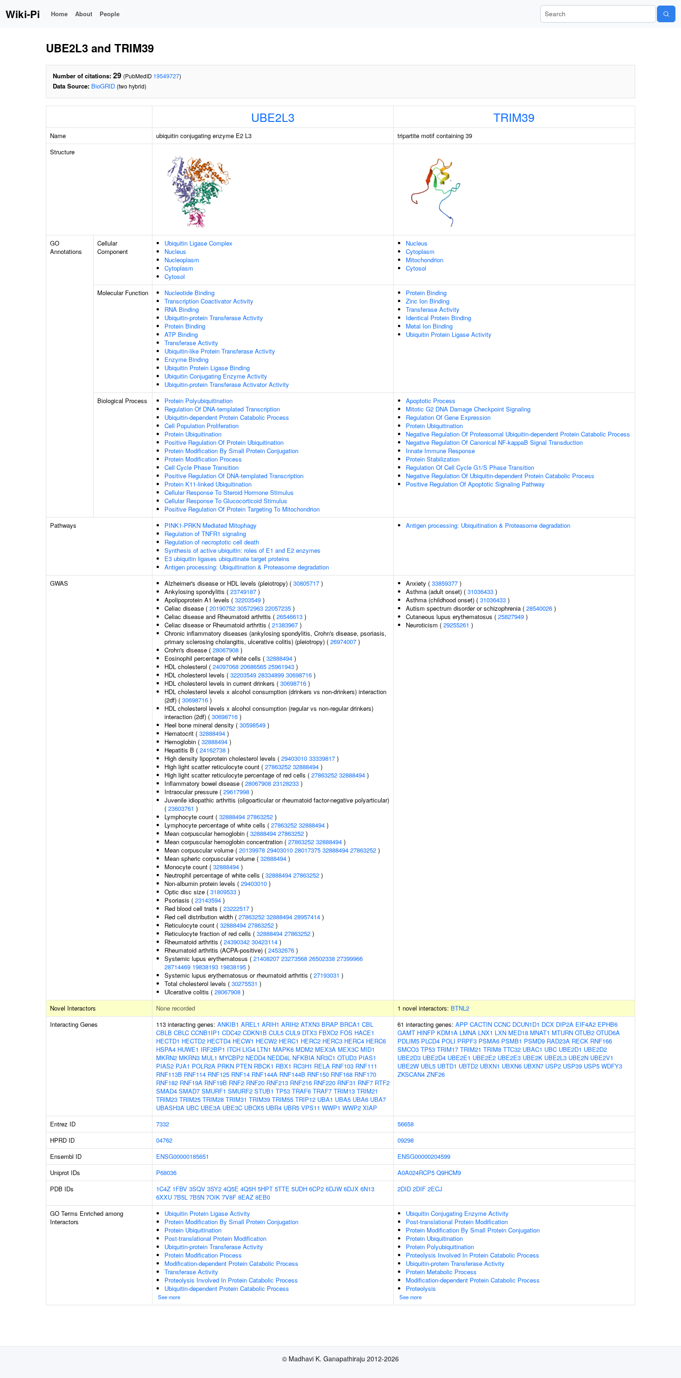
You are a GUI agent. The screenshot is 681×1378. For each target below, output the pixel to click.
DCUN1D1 (526, 1024)
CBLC (181, 1032)
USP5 (591, 1066)
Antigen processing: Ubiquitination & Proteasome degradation (246, 567)
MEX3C (348, 1049)
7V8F (229, 1197)
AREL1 (250, 1024)
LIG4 (248, 1049)
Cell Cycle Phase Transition (201, 467)
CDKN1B (255, 1032)
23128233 (286, 783)
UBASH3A (170, 1107)
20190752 (222, 608)
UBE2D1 (570, 1049)
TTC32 (512, 1049)
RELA (322, 1066)
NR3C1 (325, 1057)
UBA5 (343, 1099)
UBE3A (211, 1107)
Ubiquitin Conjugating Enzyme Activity (215, 376)
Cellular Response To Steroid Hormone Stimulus (229, 492)
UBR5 (291, 1107)
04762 (164, 1140)
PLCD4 (430, 1041)
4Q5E (231, 1188)
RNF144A (264, 1074)
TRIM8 (492, 1049)
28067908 (226, 649)
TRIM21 (367, 1091)
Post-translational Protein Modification (215, 1238)
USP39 (572, 1066)
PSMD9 (534, 1041)
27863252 (278, 766)
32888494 (279, 658)
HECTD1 (168, 1041)
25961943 (281, 666)
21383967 (285, 624)
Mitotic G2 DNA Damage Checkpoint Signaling (468, 409)
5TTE (282, 1188)
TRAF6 (301, 1091)
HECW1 (243, 1041)
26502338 (322, 958)
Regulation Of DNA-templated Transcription (222, 409)
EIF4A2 (585, 1024)
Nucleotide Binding (189, 292)
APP (461, 1024)
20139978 (252, 850)
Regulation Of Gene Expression (448, 417)
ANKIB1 (228, 1024)
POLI (448, 1041)
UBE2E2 (484, 1057)
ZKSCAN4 (411, 1074)
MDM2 (304, 1049)
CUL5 (276, 1032)
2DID (404, 1188)
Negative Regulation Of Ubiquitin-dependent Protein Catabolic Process (500, 475)
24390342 (237, 941)
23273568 (294, 958)
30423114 (264, 941)
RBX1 (283, 1066)
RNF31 (346, 1082)
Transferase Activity (191, 342)
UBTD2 (468, 1066)
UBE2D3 (409, 1057)
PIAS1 (367, 1057)
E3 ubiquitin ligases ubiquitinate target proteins (227, 558)
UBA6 (360, 1099)
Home (59, 13)
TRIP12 (305, 1099)
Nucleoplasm (181, 259)
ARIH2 (290, 1024)
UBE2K (532, 1057)
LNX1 (485, 1032)
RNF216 (301, 1082)
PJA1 (183, 1066)
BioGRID (103, 86)
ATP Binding (181, 334)
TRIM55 (282, 1099)
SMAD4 (166, 1091)
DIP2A (565, 1024)
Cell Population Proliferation (201, 425)
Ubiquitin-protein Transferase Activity (213, 317)
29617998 (236, 791)
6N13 (367, 1188)
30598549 (252, 725)
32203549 (248, 599)
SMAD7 (189, 1091)
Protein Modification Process (203, 459)
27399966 (350, 958)
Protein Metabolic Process (441, 1271)
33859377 (445, 583)
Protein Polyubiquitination (198, 400)
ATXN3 (310, 1024)
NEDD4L (278, 1057)
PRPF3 (467, 1041)
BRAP (330, 1024)
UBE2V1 (601, 1057)
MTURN (562, 1032)
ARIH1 (270, 1024)
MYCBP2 (231, 1057)
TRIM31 (236, 1099)
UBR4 (274, 1107)
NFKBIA (303, 1057)
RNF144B (292, 1074)
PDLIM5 (408, 1041)
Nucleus (175, 251)
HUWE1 (188, 1049)
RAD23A (558, 1041)
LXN (500, 1032)
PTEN (244, 1066)
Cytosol (174, 276)
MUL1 (209, 1057)
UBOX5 (254, 1107)
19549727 (166, 76)
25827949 (511, 616)
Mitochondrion (424, 259)
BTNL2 (460, 1008)
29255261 (456, 624)
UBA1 (325, 1099)
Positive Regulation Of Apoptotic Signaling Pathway (475, 484)
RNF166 (601, 1041)
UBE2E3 (509, 1057)
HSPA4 (166, 1049)
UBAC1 (532, 1049)
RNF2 (236, 1082)
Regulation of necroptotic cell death (211, 541)
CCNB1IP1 (205, 1032)
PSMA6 (489, 1041)
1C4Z (163, 1188)
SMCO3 (408, 1049)
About (83, 13)
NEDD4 (255, 1057)
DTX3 (309, 1032)
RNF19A (191, 1082)
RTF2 (382, 1082)
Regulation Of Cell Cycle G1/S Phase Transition (470, 467)
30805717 (306, 583)
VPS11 (310, 1107)
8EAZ (245, 1197)
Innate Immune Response (440, 450)
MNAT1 (540, 1032)
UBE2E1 (459, 1057)
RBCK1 (264, 1066)
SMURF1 (214, 1091)
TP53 (283, 1091)
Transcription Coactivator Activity (208, 301)
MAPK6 (283, 1049)
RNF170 (365, 1074)
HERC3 (332, 1041)
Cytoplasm (178, 268)
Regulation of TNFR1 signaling (205, 533)
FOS (346, 1032)
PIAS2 (165, 1066)
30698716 (299, 674)
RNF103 (342, 1066)
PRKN (225, 1066)
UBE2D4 (434, 1057)
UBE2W (408, 1066)
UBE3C (232, 1107)
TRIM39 (514, 116)
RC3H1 (302, 1066)
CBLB (164, 1032)
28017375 (308, 850)
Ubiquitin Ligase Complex (198, 243)
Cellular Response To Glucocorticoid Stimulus (225, 500)
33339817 (322, 758)
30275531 (245, 983)
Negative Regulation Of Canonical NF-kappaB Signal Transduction (494, 442)
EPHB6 (608, 1024)
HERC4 (354, 1041)
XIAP (370, 1107)
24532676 (281, 950)
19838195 (233, 966)
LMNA (468, 1032)
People (110, 13)
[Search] (666, 14)
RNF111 (366, 1066)
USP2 (553, 1066)
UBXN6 (512, 1066)
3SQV (197, 1188)
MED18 (518, 1032)
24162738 (213, 750)
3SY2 (214, 1188)
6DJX (351, 1188)
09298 (405, 1140)
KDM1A (447, 1032)
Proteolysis (421, 1288)
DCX (548, 1024)
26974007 (343, 641)
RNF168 (342, 1074)
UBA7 (378, 1099)
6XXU (164, 1197)
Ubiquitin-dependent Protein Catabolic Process (226, 417)
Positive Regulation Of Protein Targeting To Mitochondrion (242, 509)
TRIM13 (344, 1091)
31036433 (480, 591)
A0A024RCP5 (416, 1172)
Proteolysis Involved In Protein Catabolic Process (231, 1280)
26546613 (290, 616)
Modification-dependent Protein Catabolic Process (231, 1263)
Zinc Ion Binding (427, 301)
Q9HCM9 (448, 1172)
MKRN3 (189, 1057)
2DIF (419, 1188)
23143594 (208, 900)
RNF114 (195, 1074)
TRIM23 (166, 1099)
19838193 (205, 966)
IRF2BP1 (213, 1049)
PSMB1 (511, 1041)
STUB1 (264, 1091)
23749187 (243, 591)
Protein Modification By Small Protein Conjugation (231, 450)
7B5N (196, 1197)
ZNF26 (436, 1074)
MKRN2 (166, 1057)
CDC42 (231, 1032)
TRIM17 (447, 1049)
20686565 (253, 666)
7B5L (181, 1197)
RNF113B (169, 1074)
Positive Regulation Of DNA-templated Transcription (233, 475)
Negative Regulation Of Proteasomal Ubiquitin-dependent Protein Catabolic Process (518, 434)
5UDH (299, 1188)
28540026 (539, 608)
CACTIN (481, 1024)
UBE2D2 (595, 1049)
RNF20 (255, 1082)
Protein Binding (184, 326)
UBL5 (428, 1066)
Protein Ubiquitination (192, 434)
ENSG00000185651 (182, 1156)
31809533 (223, 891)
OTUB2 (584, 1032)
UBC (192, 1107)
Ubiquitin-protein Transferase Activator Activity (226, 384)
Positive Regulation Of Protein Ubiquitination (224, 442)
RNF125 (218, 1074)
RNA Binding (181, 309)
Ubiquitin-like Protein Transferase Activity (219, 351)
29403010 (294, 758)
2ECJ (435, 1188)
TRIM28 (213, 1099)
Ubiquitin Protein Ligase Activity (449, 334)
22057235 (278, 608)
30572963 (250, 608)
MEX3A (325, 1049)
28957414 (307, 916)
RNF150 (318, 1074)
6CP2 (316, 1188)
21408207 (266, 958)
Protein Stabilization (433, 459)
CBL (367, 1024)
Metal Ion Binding (429, 326)
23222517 (236, 908)
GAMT (406, 1032)
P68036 (166, 1172)
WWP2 (351, 1107)
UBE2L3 (273, 116)
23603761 (181, 808)
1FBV (179, 1188)
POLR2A (203, 1066)
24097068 (226, 666)
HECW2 (266, 1041)
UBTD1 (447, 1066)
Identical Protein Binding (438, 317)
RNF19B (215, 1082)
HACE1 (364, 1032)
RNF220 (324, 1082)
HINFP (426, 1032)
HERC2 (311, 1041)
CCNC (502, 1024)
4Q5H (248, 1188)
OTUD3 (347, 1057)
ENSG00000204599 (423, 1156)
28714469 (177, 966)
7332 (162, 1123)
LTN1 (264, 1049)
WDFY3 (611, 1066)
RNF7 (365, 1082)
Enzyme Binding (186, 359)
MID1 (367, 1049)
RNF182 (167, 1082)
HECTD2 (193, 1041)
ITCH (233, 1049)
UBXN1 (490, 1066)
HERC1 (289, 1041)
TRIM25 (190, 1099)
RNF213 (277, 1082)
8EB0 (262, 1197)
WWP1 (331, 1107)
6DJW (334, 1188)
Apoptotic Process (430, 400)
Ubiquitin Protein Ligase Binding (207, 367)
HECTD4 (219, 1041)
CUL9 (292, 1032)
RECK (580, 1041)
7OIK (213, 1197)
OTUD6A (608, 1032)
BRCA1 (350, 1024)
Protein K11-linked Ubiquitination (208, 484)
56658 (405, 1123)
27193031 (327, 975)
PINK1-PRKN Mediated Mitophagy (210, 525)
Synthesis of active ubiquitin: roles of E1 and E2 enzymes (242, 550)
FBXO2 (328, 1032)
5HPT (265, 1188)
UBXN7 (533, 1066)
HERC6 (376, 1041)
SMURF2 (240, 1091)
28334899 (271, 674)
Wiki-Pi (23, 13)
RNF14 (240, 1074)
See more (169, 1297)
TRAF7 (322, 1091)
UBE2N (578, 1057)
